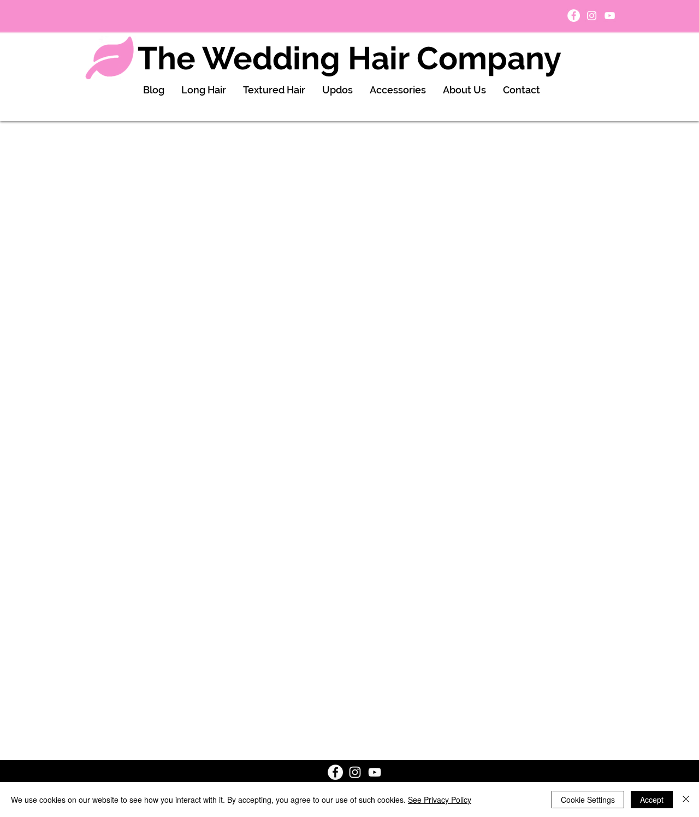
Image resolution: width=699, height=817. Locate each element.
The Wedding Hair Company (349, 58)
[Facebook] (573, 15)
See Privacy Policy (439, 799)
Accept (652, 799)
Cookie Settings (588, 799)
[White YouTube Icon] (609, 15)
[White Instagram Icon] (591, 15)
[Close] (685, 799)
